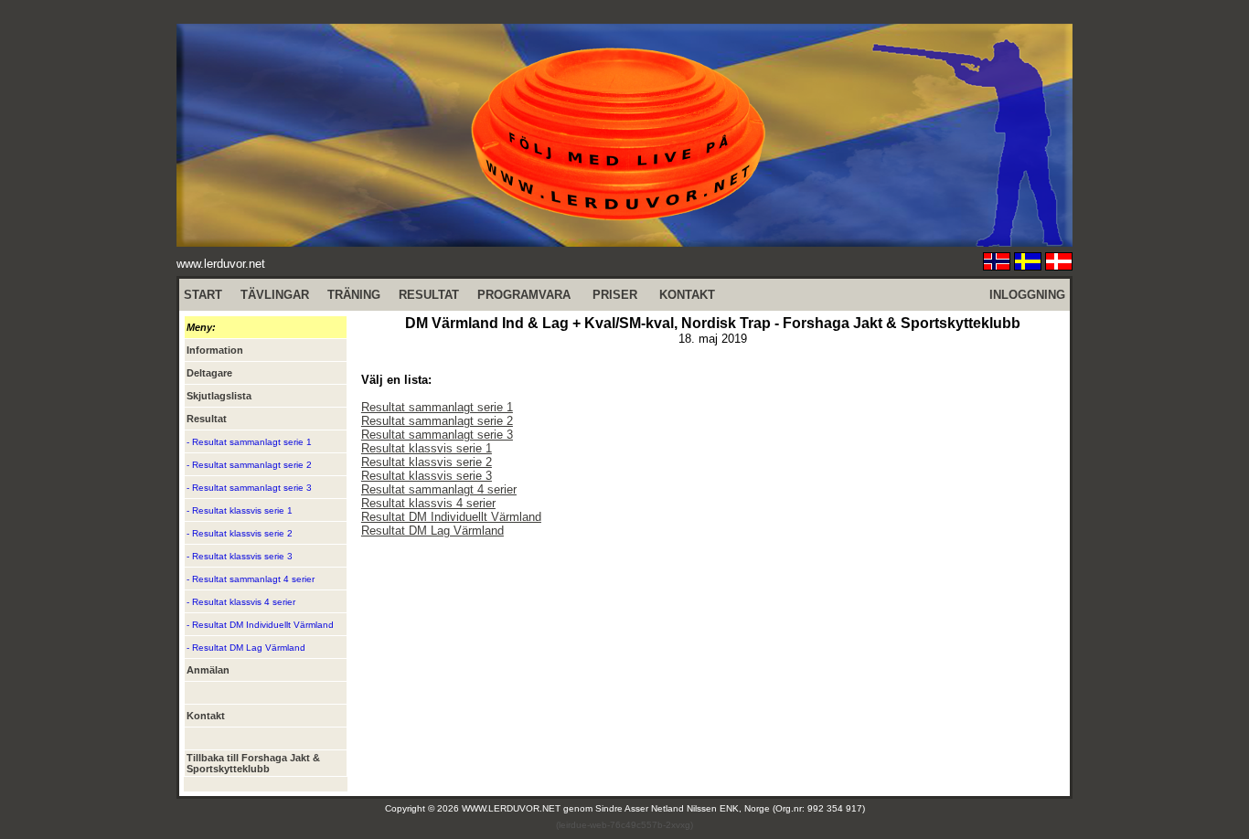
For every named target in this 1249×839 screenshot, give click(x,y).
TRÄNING (353, 295)
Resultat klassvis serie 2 (426, 462)
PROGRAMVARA (524, 295)
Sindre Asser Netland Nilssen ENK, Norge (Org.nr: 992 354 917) (730, 808)
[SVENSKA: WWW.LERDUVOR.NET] (1027, 265)
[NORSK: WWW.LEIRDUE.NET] (996, 265)
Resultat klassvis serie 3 (426, 476)
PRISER (614, 295)
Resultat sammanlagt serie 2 (437, 421)
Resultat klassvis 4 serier (428, 503)
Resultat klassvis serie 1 (426, 448)
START (203, 295)
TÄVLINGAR (274, 295)
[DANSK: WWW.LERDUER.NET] (1059, 265)
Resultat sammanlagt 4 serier (439, 489)
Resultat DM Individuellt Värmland (451, 517)
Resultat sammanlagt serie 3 (437, 434)
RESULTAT (429, 295)
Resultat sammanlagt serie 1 (437, 407)
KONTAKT (687, 295)
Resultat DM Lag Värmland (432, 530)
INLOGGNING (1027, 295)
